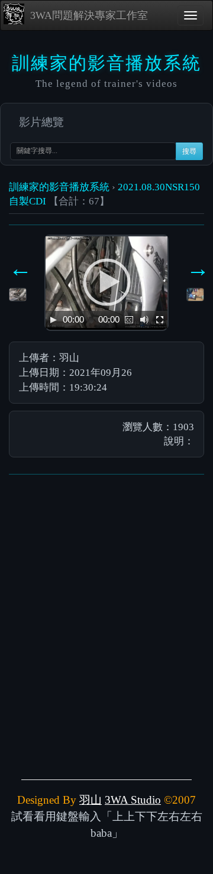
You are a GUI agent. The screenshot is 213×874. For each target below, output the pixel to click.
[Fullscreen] (159, 319)
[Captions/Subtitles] (129, 319)
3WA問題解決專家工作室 (89, 15)
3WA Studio (133, 800)
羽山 (90, 800)
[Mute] (144, 319)
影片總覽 (41, 122)
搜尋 (189, 151)
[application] (106, 282)
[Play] (53, 319)
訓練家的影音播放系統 (59, 187)
